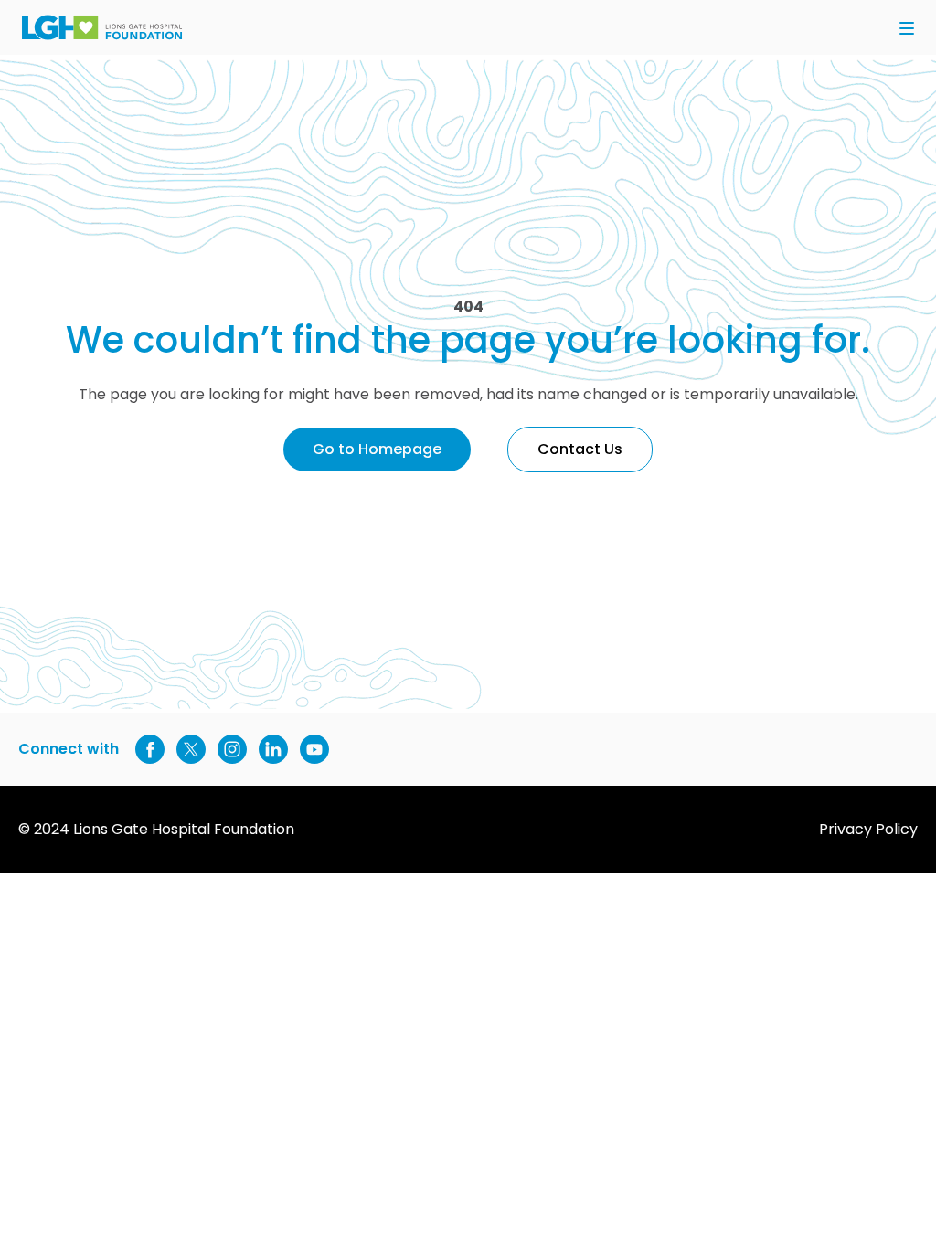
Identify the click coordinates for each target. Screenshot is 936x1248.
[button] (907, 29)
